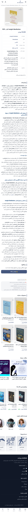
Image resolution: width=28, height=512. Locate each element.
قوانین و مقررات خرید (23, 496)
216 (17, 45)
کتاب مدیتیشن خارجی (7, 290)
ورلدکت (25, 105)
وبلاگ (26, 489)
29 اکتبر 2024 (15, 48)
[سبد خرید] (2, 2)
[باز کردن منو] (25, 2)
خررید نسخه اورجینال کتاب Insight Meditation (18, 286)
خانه (26, 5)
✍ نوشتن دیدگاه (14, 272)
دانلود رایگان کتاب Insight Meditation (20, 288)
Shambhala (15, 39)
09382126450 (23, 466)
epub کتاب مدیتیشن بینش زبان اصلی (16, 282)
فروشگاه (25, 484)
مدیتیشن (19, 279)
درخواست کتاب (24, 487)
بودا (22, 279)
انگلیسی (16, 42)
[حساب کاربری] (5, 2)
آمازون (12, 195)
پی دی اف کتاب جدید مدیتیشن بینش (20, 284)
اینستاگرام (24, 474)
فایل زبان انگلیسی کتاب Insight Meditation (19, 290)
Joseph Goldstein (14, 36)
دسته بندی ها (24, 481)
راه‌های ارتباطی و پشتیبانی (22, 499)
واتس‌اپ (24, 471)
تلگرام (25, 468)
